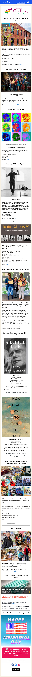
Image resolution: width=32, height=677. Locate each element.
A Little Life (16, 376)
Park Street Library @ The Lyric (16, 463)
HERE (20, 64)
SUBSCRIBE (16, 669)
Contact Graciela (11, 523)
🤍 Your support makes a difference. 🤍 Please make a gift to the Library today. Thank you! (16, 652)
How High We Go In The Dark (16, 439)
